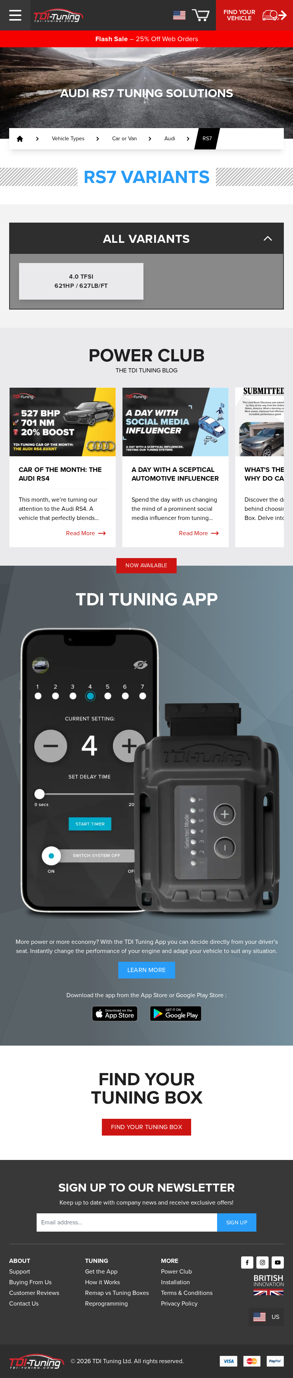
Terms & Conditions (187, 1292)
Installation (175, 1282)
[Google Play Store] (175, 1013)
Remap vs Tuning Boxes (117, 1292)
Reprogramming (106, 1303)
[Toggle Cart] (200, 15)
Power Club (176, 1271)
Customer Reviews (34, 1292)
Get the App (101, 1271)
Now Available (146, 565)
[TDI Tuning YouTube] (278, 1262)
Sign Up (236, 1223)
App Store (155, 995)
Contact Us (24, 1303)
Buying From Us (30, 1282)
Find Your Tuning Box (146, 1127)
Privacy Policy (179, 1303)
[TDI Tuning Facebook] (247, 1262)
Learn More (151, 972)
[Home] (59, 15)
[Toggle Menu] (15, 15)
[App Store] (115, 1013)
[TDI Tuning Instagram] (262, 1262)
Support (19, 1271)
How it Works (102, 1282)
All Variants (146, 238)
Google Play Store (200, 995)
